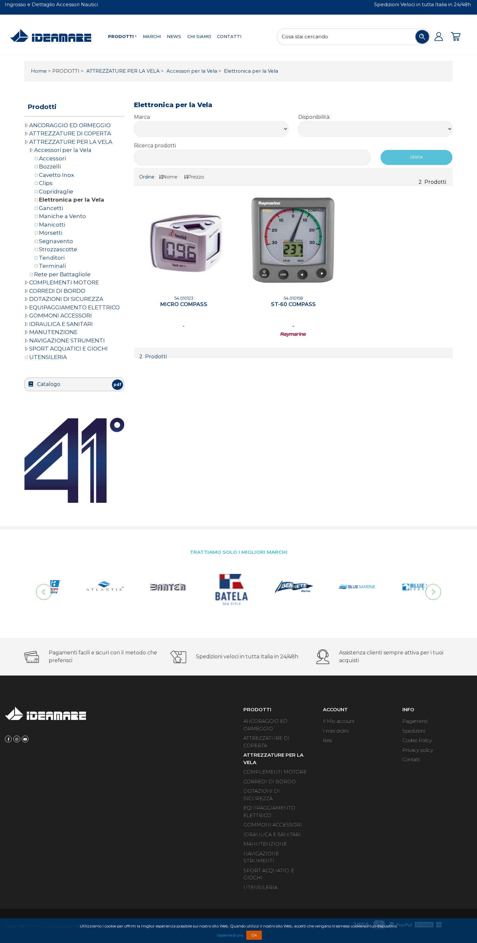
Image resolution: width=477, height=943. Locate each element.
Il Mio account (339, 721)
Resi (327, 740)
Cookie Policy (417, 740)
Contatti (229, 36)
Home (39, 71)
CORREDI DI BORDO (57, 291)
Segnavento (56, 241)
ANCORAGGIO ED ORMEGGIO (70, 125)
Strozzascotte (58, 249)
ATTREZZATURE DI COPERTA (70, 133)
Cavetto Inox (56, 175)
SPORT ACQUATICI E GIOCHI (68, 348)
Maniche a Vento (62, 216)
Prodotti (121, 36)
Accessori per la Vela (191, 71)
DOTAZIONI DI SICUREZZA (66, 299)
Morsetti (50, 233)
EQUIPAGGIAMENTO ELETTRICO (74, 307)
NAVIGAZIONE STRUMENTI (67, 340)
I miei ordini (336, 731)
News (174, 36)
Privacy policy (417, 750)
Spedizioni (413, 731)
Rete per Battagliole (62, 274)
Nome (170, 177)
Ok (254, 935)
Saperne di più (229, 935)
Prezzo (196, 177)
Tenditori (52, 257)
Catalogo (78, 384)
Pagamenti (415, 721)
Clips (46, 183)
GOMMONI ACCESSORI (60, 315)
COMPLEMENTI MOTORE (64, 282)
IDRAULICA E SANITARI (61, 324)
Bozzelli (50, 166)
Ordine (146, 177)
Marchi (152, 36)
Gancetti (51, 208)
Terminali (52, 266)
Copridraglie (56, 191)
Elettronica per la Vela (250, 71)
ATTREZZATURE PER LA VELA (122, 71)
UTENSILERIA (48, 357)
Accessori (52, 158)
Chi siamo (199, 36)
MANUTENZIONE (53, 332)
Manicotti (52, 224)
